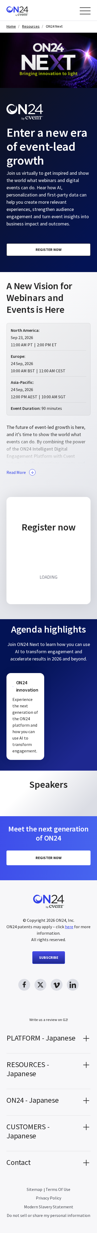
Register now (48, 249)
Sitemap (34, 1189)
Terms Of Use (58, 1189)
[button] (48, 1040)
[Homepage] (27, 10)
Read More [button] (16, 472)
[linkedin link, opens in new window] (73, 985)
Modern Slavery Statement (48, 1206)
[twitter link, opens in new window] (40, 985)
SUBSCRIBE (48, 957)
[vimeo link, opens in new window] (57, 985)
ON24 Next (54, 26)
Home (11, 26)
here (69, 926)
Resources (31, 26)
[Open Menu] (85, 10)
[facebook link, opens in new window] (24, 985)
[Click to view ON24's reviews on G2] (48, 1010)
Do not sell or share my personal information (48, 1215)
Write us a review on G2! (48, 1019)
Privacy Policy (48, 1198)
